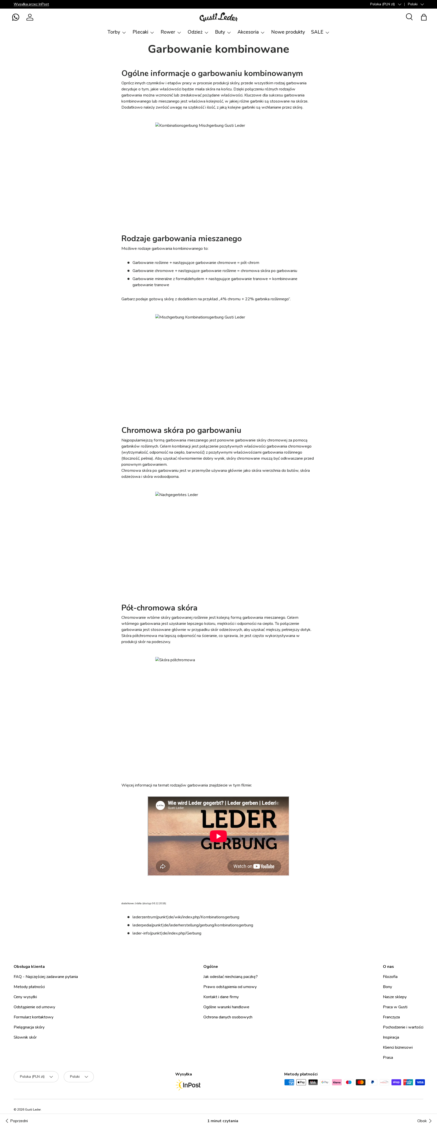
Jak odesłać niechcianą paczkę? (230, 976)
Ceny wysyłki (25, 997)
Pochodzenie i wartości (403, 1027)
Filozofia (390, 976)
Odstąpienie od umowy (34, 1007)
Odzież (195, 32)
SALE (317, 32)
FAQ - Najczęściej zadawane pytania (46, 976)
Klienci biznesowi (398, 1047)
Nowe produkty (288, 32)
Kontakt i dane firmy (221, 997)
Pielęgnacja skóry (29, 1027)
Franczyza (391, 1017)
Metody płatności (29, 987)
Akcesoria (248, 32)
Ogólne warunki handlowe (226, 1007)
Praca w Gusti (395, 1007)
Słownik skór (25, 1037)
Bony (387, 987)
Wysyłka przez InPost (31, 4)
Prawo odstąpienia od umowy (230, 987)
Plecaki (140, 32)
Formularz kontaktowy (33, 1017)
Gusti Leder (33, 1110)
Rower (168, 32)
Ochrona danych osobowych (227, 1017)
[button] (15, 17)
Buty (220, 32)
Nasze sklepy (395, 997)
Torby (113, 32)
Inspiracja (391, 1037)
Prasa (388, 1057)
